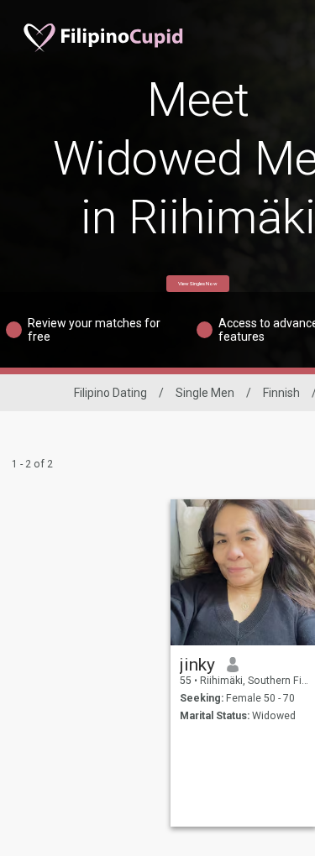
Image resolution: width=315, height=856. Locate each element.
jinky (197, 665)
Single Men (205, 392)
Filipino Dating (110, 392)
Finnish (281, 392)
